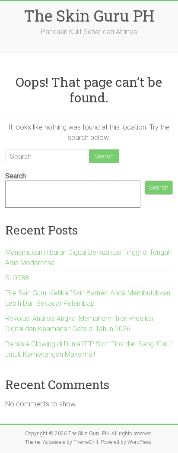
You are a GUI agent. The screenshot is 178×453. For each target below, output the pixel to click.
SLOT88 (17, 278)
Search (15, 176)
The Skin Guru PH (89, 15)
